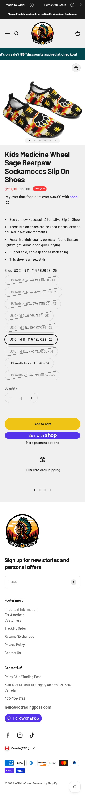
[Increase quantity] (31, 398)
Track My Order (15, 628)
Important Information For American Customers (21, 615)
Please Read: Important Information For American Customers (42, 13)
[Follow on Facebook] (8, 735)
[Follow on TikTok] (32, 735)
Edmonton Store (55, 4)
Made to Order (15, 4)
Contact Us (13, 653)
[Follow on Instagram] (20, 735)
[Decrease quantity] (11, 398)
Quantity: (11, 388)
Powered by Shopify (45, 783)
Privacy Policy (15, 645)
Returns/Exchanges (19, 636)
